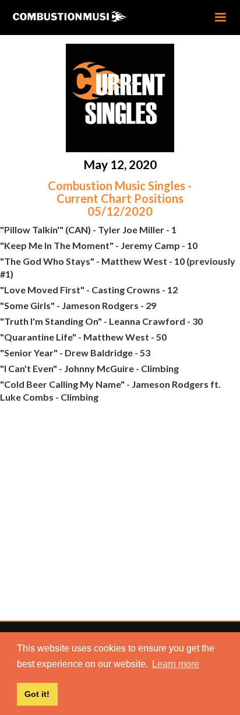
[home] (88, 17)
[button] (220, 17)
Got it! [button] (37, 694)
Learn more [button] (175, 664)
